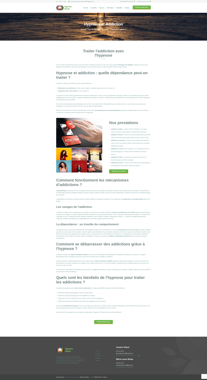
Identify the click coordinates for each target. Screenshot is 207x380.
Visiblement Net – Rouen (100, 377)
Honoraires (98, 355)
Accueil (83, 29)
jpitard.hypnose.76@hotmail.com (124, 353)
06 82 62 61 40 (120, 363)
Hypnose (105, 29)
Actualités (97, 358)
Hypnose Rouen (60, 377)
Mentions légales (84, 377)
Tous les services (94, 29)
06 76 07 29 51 (120, 351)
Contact (97, 360)
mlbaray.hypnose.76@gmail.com (124, 365)
